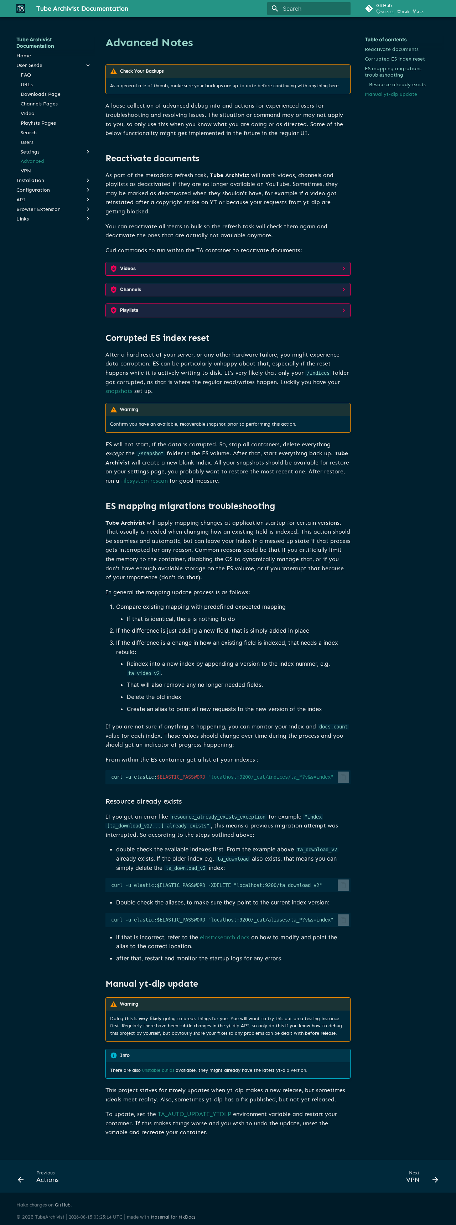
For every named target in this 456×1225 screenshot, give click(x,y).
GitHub (63, 1205)
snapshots (119, 391)
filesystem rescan (144, 480)
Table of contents (386, 39)
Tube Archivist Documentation (35, 42)
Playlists (129, 310)
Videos (128, 268)
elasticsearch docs (224, 937)
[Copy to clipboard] (343, 777)
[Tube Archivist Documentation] (21, 8)
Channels (130, 289)
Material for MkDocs (173, 1217)
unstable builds (158, 1070)
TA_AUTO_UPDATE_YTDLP (194, 1114)
